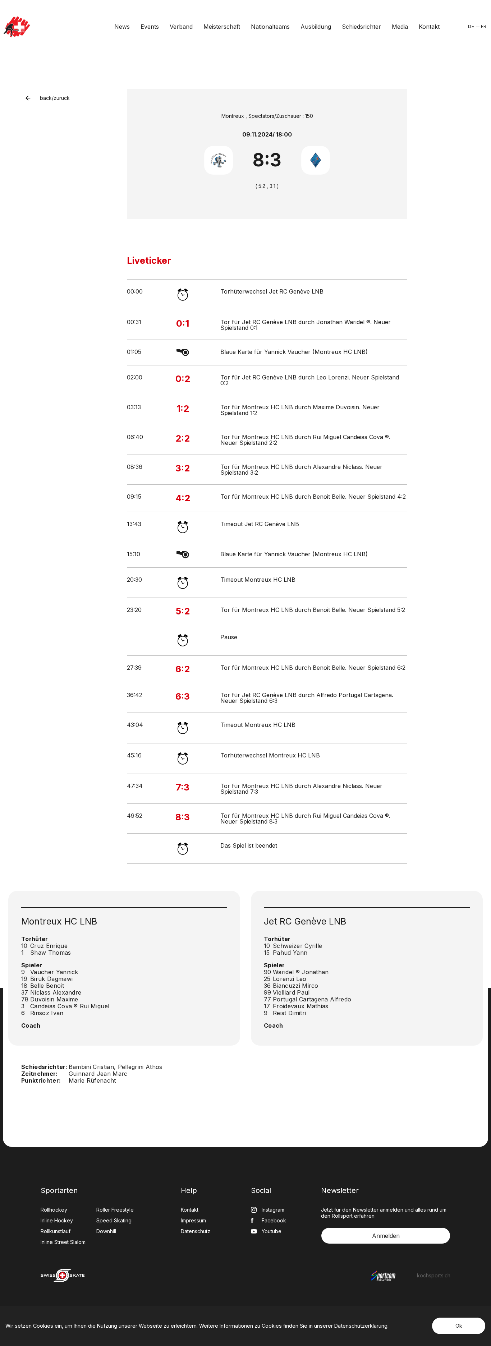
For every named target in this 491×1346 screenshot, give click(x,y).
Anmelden (386, 1235)
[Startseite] (17, 27)
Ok (458, 1326)
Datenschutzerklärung (360, 1326)
